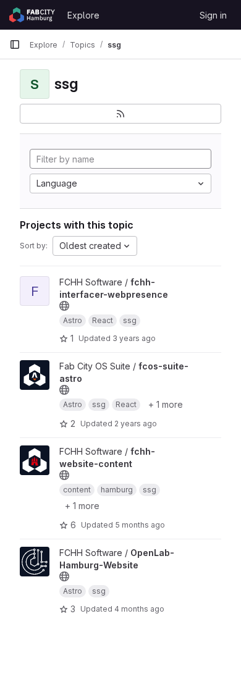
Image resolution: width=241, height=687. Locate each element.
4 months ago (139, 608)
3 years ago (134, 338)
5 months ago (140, 524)
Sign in (213, 15)
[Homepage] (32, 15)
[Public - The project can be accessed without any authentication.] (64, 306)
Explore (83, 15)
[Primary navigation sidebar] (15, 44)
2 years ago (135, 423)
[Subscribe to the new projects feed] (120, 114)
